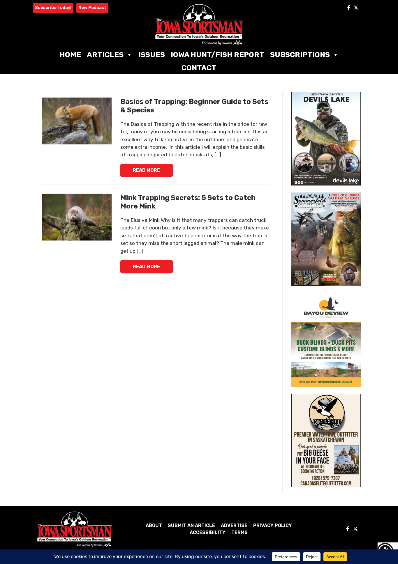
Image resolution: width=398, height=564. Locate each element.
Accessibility (208, 532)
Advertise (234, 525)
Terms (239, 532)
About (154, 525)
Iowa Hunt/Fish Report (217, 54)
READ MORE (146, 170)
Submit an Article (191, 525)
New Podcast (92, 7)
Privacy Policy (272, 525)
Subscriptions (300, 54)
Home (70, 54)
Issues (151, 54)
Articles (105, 54)
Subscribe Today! (53, 7)
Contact (199, 67)
